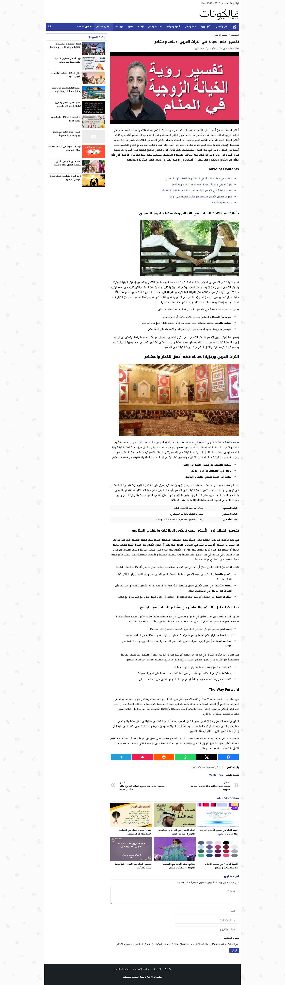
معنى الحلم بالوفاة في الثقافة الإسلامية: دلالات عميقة (135, 832)
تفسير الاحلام (103, 26)
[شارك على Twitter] (206, 757)
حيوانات (119, 26)
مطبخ (130, 26)
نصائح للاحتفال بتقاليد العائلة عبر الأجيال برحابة (66, 75)
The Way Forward (222, 202)
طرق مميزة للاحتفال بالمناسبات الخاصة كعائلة (66, 119)
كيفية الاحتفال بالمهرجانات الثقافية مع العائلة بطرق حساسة (65, 45)
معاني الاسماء (84, 26)
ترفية (141, 26)
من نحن (168, 969)
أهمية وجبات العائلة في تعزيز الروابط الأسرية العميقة (67, 133)
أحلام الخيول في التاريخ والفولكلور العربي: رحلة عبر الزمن (176, 832)
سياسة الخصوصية (141, 969)
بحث (50, 27)
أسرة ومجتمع (173, 26)
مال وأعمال (221, 26)
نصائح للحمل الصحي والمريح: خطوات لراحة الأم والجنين (67, 104)
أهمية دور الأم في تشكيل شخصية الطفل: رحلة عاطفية (67, 163)
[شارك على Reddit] (164, 757)
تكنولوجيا (206, 26)
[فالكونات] (142, 14)
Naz (237, 48)
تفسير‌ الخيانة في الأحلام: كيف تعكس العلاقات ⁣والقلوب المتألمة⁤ (197, 190)
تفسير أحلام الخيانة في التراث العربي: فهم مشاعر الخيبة (142, 786)
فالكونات (158, 977)
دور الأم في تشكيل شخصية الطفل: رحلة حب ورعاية (67, 60)
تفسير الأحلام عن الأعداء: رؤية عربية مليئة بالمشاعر (133, 866)
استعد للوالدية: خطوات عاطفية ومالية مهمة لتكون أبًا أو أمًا (66, 89)
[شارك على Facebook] (228, 757)
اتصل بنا (157, 969)
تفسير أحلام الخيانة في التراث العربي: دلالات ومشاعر (197, 42)
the (219, 775)
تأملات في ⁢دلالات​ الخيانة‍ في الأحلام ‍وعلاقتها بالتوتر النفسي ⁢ (198, 178)
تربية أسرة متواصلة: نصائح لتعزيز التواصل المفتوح (65, 177)
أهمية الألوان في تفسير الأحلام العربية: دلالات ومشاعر (221, 866)
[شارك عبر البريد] (142, 757)
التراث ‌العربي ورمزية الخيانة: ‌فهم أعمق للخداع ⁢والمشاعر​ (202, 184)
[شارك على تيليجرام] (121, 757)
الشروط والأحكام (121, 969)
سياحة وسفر (155, 26)
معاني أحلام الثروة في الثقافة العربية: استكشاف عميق (179, 866)
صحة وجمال (190, 26)
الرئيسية (234, 26)
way (211, 775)
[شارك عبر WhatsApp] (185, 757)
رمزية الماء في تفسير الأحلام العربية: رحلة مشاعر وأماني (219, 832)
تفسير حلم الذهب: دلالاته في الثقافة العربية (210, 786)
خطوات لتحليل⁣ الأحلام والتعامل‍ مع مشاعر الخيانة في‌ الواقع (200, 196)
